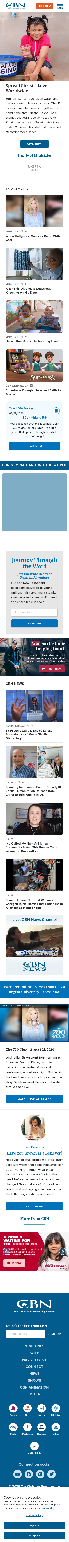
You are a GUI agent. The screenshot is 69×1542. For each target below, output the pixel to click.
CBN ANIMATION (34, 1387)
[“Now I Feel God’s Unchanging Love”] (34, 316)
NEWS (34, 1373)
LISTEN (34, 1394)
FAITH (34, 1352)
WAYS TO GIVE (34, 1360)
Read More (34, 1206)
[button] (58, 6)
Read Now (34, 446)
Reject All (34, 1525)
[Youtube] (17, 1474)
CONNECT (34, 1366)
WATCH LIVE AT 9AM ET (34, 1099)
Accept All (34, 1535)
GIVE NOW (34, 144)
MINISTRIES (35, 1346)
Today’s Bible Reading (21, 408)
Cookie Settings (34, 1515)
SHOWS (34, 1380)
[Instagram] (40, 1474)
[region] (34, 1514)
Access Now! (50, 992)
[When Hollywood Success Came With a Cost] (34, 211)
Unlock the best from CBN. (26, 1326)
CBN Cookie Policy (44, 1508)
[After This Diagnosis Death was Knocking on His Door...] (34, 264)
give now (44, 6)
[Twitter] (51, 1474)
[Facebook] (29, 1474)
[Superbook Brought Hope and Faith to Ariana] (34, 365)
